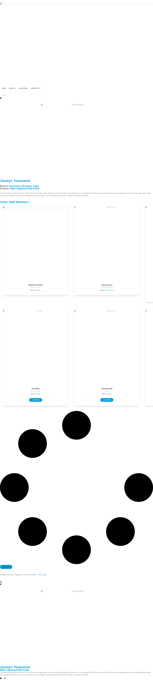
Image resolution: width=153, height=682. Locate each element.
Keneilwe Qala (106, 389)
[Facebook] (76, 577)
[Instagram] (76, 582)
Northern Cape (30, 186)
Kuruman (14, 186)
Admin (4, 95)
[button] (6, 567)
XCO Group (42, 575)
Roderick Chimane (35, 285)
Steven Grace (106, 285)
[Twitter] (76, 579)
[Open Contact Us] (40, 88)
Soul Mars (36, 389)
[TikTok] (76, 584)
